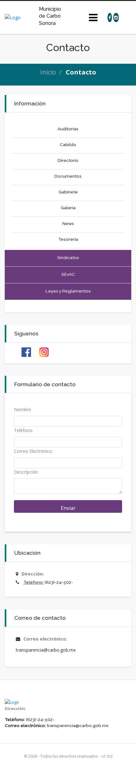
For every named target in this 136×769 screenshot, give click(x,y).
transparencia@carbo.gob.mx (46, 650)
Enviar (68, 508)
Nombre (22, 409)
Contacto (81, 72)
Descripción (26, 472)
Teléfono (23, 430)
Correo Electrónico (33, 451)
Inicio (48, 72)
